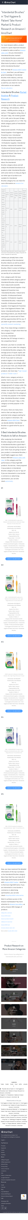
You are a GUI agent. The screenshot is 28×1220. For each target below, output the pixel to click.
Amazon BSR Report (6, 1194)
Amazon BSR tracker (6, 916)
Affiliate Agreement (5, 1162)
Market (2, 1152)
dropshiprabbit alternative (14, 895)
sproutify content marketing (10, 324)
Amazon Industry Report (7, 1196)
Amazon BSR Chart (13, 420)
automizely (9, 481)
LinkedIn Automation (6, 1203)
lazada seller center (12, 931)
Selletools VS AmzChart (6, 921)
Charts (2, 1150)
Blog (2, 1189)
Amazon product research (7, 919)
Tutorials (3, 1187)
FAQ (2, 1173)
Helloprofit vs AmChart (6, 913)
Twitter (2, 1084)
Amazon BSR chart (5, 925)
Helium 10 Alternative (6, 1175)
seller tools (13, 374)
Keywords (3, 1148)
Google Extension (5, 1177)
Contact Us (3, 1171)
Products (3, 1145)
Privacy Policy (4, 1166)
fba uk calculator (6, 88)
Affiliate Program (5, 1159)
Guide (2, 1185)
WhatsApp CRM (4, 1201)
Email (16, 1084)
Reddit (7, 1084)
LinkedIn (25, 1084)
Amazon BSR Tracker (11, 882)
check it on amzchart (13, 558)
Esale (2, 1205)
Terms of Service (5, 1168)
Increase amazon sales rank (8, 928)
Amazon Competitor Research (8, 1180)
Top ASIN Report (5, 1191)
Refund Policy (4, 1164)
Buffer (20, 1084)
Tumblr (11, 1084)
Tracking (3, 1154)
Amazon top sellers (16, 904)
